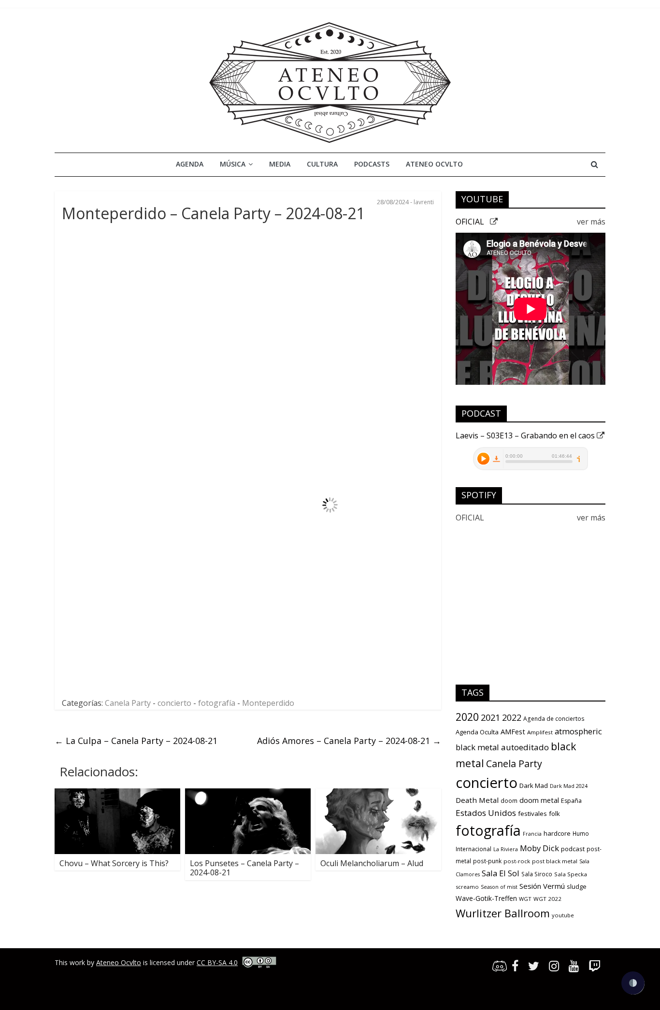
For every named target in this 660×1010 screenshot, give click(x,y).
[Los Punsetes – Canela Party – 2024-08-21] (248, 794)
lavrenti (424, 202)
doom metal (539, 800)
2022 (511, 717)
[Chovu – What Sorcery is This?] (117, 794)
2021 (490, 717)
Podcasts (371, 163)
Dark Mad (533, 785)
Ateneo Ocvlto (434, 163)
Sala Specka (570, 874)
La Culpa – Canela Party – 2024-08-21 (136, 740)
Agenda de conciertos (554, 719)
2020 (467, 717)
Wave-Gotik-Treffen (486, 898)
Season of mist (499, 887)
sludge (577, 886)
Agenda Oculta (477, 732)
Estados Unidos (486, 812)
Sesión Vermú (542, 886)
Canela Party (128, 703)
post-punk (487, 861)
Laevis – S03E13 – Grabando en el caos (526, 435)
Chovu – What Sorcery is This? (114, 863)
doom (509, 801)
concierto (174, 703)
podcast (573, 848)
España (571, 801)
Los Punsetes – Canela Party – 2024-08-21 (244, 868)
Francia (532, 833)
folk (554, 813)
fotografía (216, 703)
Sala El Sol (500, 873)
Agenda (189, 163)
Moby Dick (539, 848)
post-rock (516, 861)
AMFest (513, 731)
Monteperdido (268, 703)
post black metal (554, 861)
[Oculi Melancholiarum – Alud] (378, 794)
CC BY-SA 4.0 (217, 962)
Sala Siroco (536, 874)
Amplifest (540, 732)
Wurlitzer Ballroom (503, 913)
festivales (532, 813)
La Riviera (505, 849)
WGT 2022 (547, 898)
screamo (467, 886)
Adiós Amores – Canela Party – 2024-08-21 (349, 740)
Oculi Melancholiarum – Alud (371, 863)
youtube (563, 915)
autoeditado (525, 747)
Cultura (322, 163)
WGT (525, 898)
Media (279, 163)
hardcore (557, 833)
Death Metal (477, 800)
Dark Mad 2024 (569, 786)
